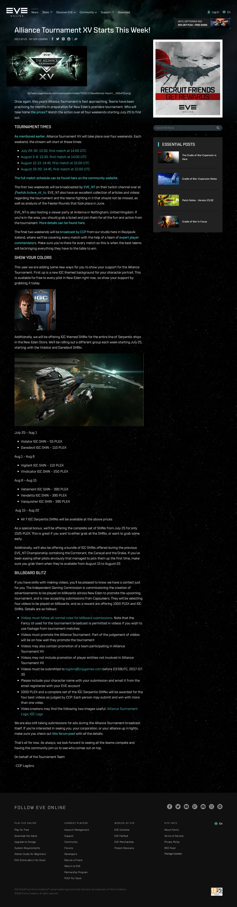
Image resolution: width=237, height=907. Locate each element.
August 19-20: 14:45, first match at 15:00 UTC (55, 169)
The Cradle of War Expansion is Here (199, 157)
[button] (213, 12)
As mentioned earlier (30, 136)
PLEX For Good (72, 878)
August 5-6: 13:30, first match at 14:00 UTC (54, 157)
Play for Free (22, 829)
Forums (68, 848)
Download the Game (26, 836)
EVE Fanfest (121, 836)
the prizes (38, 112)
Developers (70, 854)
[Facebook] (169, 806)
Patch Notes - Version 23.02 (197, 200)
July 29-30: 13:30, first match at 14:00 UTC (53, 151)
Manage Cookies (173, 853)
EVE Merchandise (124, 841)
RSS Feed (170, 848)
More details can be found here (61, 223)
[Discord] (203, 806)
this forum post (63, 733)
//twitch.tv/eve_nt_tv (30, 192)
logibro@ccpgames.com (83, 669)
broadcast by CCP (73, 232)
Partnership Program (76, 872)
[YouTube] (186, 806)
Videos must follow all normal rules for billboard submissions (66, 618)
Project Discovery (124, 848)
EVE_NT (89, 187)
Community (71, 841)
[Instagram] (211, 806)
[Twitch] (194, 806)
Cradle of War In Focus (194, 221)
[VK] (219, 806)
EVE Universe (121, 829)
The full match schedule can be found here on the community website (66, 178)
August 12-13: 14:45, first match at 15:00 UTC (55, 163)
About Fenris (171, 829)
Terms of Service (174, 836)
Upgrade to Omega (25, 841)
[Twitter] (178, 806)
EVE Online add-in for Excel (30, 860)
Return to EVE (72, 866)
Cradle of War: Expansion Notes (199, 178)
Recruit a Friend (73, 860)
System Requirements (27, 848)
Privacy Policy (172, 841)
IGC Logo (36, 714)
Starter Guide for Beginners (30, 854)
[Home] (16, 15)
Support (69, 836)
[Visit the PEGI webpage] (216, 892)
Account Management (76, 829)
